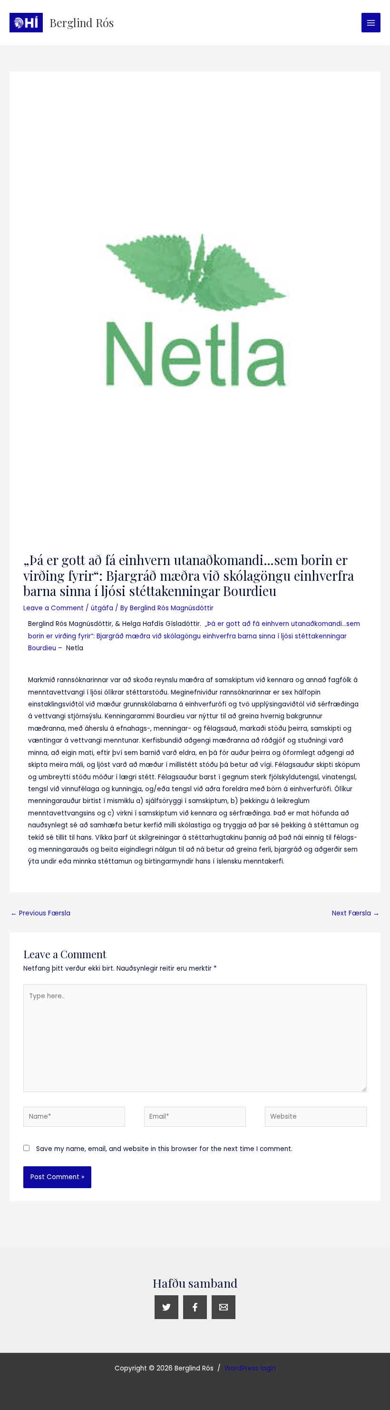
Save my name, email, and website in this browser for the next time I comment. (164, 1148)
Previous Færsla (40, 913)
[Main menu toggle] (371, 22)
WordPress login (250, 1368)
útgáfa (102, 608)
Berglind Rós (81, 22)
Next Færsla (356, 913)
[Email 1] (223, 1307)
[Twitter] (166, 1307)
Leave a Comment (53, 608)
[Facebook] (195, 1307)
